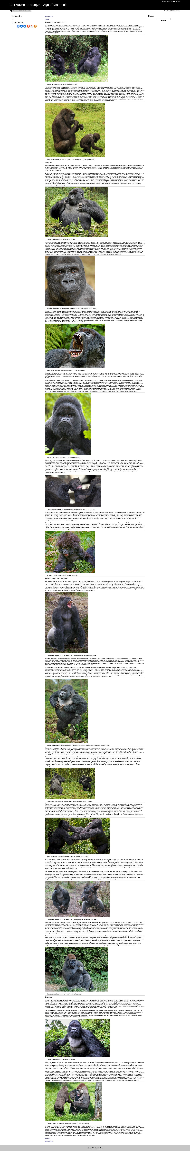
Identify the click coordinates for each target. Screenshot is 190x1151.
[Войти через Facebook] (24, 26)
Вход (29, 10)
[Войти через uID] (18, 26)
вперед (47, 1138)
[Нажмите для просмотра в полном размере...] (76, 81)
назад (47, 19)
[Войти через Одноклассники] (35, 26)
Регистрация (22, 10)
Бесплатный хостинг (93, 1149)
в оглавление (49, 16)
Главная (15, 10)
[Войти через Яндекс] (28, 26)
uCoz (101, 1149)
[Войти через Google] (31, 26)
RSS (179, 1)
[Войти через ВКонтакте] (21, 26)
